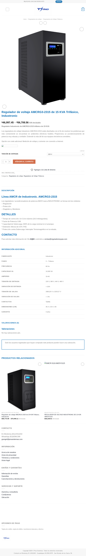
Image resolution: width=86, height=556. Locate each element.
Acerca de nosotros (9, 452)
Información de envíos (10, 473)
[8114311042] (53, 1)
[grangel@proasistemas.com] (46, 1)
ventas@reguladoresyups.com (55, 239)
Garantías (5, 476)
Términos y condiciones (10, 458)
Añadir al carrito (24, 161)
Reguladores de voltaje (35, 19)
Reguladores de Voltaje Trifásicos (53, 19)
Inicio (25, 19)
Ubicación (5, 497)
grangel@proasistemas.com (12, 439)
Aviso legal (6, 460)
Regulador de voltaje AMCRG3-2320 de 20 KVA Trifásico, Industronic (20, 415)
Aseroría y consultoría (10, 492)
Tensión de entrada (10, 154)
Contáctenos (6, 495)
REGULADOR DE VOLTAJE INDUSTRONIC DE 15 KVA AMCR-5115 (62, 415)
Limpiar (82, 151)
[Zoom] (4, 107)
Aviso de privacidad (9, 455)
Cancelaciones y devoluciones (13, 479)
